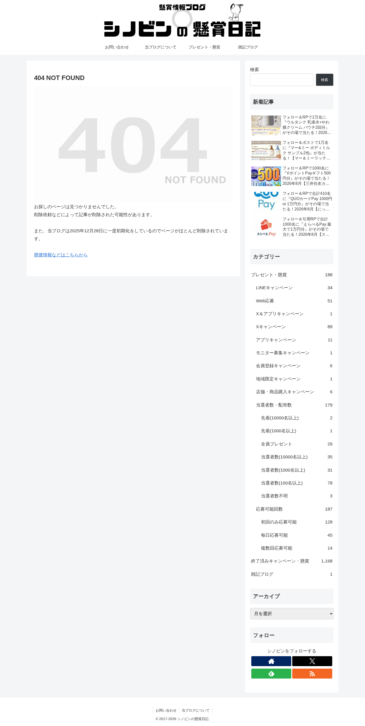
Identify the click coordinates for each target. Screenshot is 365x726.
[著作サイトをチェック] (271, 661)
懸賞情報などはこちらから (61, 254)
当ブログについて (196, 710)
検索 (254, 69)
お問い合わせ (166, 710)
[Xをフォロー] (312, 661)
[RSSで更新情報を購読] (312, 674)
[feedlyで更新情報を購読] (271, 674)
